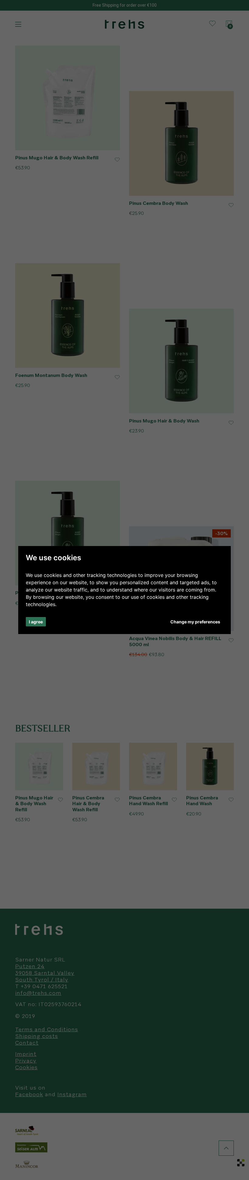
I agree (36, 621)
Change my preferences (195, 621)
